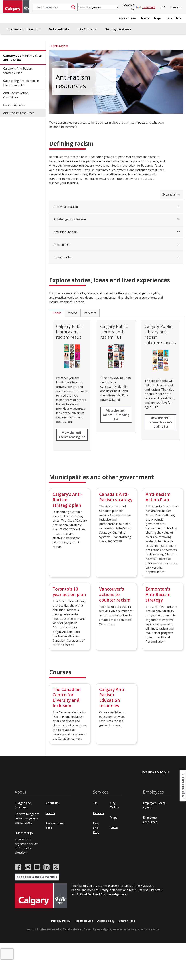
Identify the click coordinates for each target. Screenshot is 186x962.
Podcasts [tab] (90, 313)
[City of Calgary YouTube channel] (37, 867)
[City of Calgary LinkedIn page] (46, 867)
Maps (157, 18)
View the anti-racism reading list (72, 435)
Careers (176, 7)
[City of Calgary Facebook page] (18, 867)
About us (52, 803)
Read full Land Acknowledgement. (104, 894)
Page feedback (183, 787)
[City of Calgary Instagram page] (27, 867)
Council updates (14, 105)
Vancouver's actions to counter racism (114, 594)
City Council (86, 29)
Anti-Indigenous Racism (70, 219)
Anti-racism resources (18, 113)
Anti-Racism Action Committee (16, 95)
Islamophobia (63, 257)
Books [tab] (57, 313)
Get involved (58, 29)
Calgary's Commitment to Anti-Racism (22, 58)
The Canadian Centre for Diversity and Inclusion (67, 697)
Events (50, 813)
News (145, 18)
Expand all (169, 194)
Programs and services (22, 29)
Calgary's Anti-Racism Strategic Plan (18, 71)
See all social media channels (37, 877)
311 (163, 7)
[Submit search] (73, 7)
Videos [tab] (72, 313)
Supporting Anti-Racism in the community (21, 83)
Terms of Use (83, 921)
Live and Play (96, 827)
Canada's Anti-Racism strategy (115, 497)
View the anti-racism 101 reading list (116, 415)
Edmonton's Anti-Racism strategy (158, 594)
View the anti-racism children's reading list (160, 422)
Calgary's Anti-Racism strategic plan (67, 499)
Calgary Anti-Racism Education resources (112, 697)
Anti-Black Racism (66, 232)
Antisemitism (62, 245)
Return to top (154, 772)
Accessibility (106, 921)
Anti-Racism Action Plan (158, 497)
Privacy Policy (60, 921)
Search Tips (127, 921)
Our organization (117, 29)
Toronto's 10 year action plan (69, 591)
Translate (148, 7)
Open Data (174, 18)
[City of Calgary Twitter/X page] (56, 867)
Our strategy (24, 833)
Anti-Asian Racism (66, 207)
